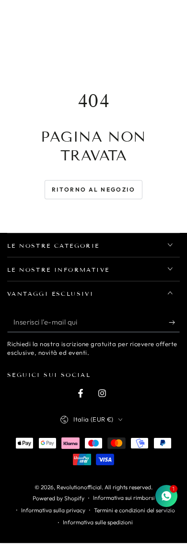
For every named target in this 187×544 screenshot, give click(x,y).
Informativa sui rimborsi (124, 497)
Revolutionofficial (79, 487)
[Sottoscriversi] (174, 322)
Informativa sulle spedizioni (98, 522)
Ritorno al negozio (93, 189)
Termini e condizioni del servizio (134, 510)
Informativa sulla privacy (53, 510)
